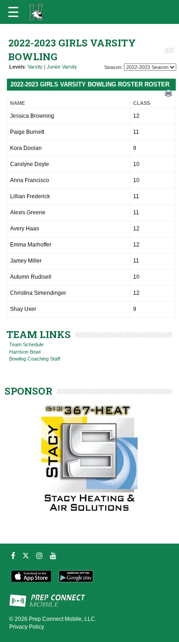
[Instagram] (39, 555)
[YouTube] (53, 555)
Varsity (35, 66)
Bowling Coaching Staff (34, 358)
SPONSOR (28, 390)
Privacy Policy (26, 627)
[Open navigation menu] (13, 12)
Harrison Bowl (24, 352)
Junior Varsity (62, 66)
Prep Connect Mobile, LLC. (62, 619)
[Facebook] (13, 555)
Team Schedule (26, 344)
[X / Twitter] (26, 555)
